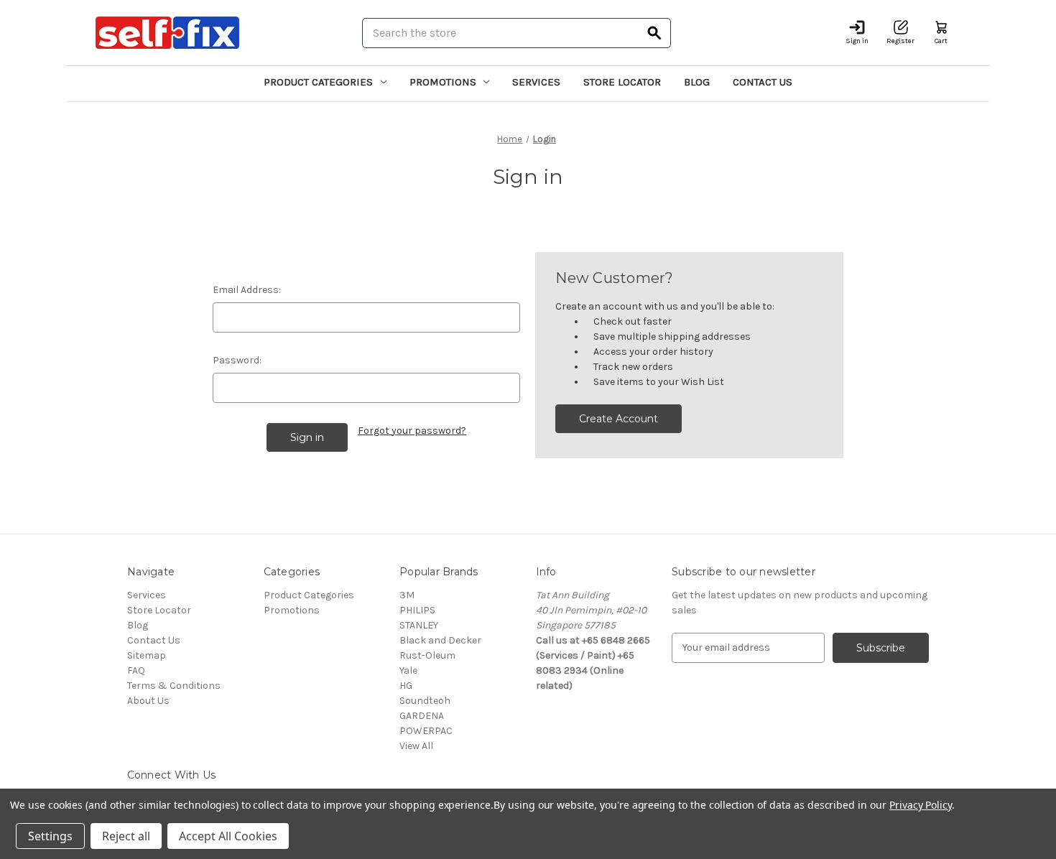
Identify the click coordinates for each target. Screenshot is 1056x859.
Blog (697, 81)
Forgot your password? (412, 430)
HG (405, 685)
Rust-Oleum (427, 655)
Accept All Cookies (228, 836)
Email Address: (247, 290)
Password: (237, 360)
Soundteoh (424, 701)
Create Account (618, 418)
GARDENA (421, 716)
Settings (50, 836)
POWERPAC (426, 731)
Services (536, 81)
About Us (148, 701)
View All (416, 746)
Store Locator (622, 81)
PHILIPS (417, 610)
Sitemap (146, 655)
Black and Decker (440, 640)
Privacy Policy (920, 805)
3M (406, 595)
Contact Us (762, 81)
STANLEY (418, 625)
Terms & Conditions (174, 685)
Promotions (442, 81)
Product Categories (318, 81)
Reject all (126, 836)
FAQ (136, 670)
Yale (408, 670)
